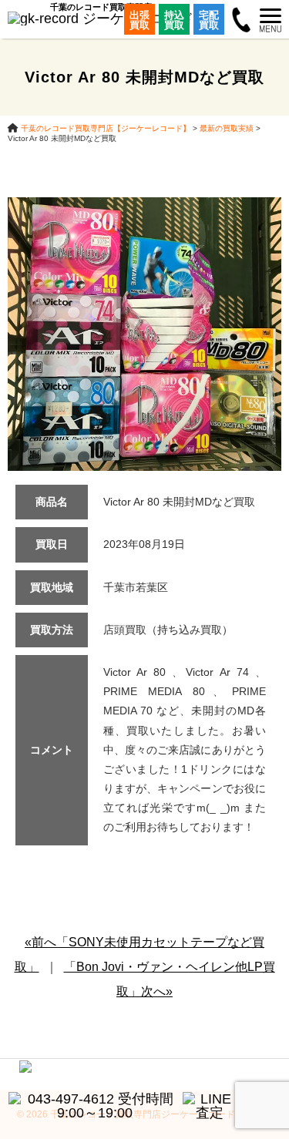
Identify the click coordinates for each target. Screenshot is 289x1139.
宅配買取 (209, 20)
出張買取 (139, 20)
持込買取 (174, 20)
